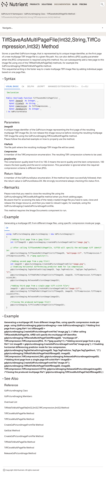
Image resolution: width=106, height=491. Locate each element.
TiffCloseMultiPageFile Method (19, 413)
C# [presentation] (23, 86)
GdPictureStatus (19, 112)
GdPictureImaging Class (34, 14)
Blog (74, 4)
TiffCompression (40, 106)
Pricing (83, 4)
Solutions (47, 4)
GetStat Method (12, 430)
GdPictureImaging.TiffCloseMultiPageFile (48, 136)
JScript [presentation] (41, 86)
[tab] (12, 86)
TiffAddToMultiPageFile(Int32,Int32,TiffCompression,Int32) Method (36, 407)
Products (35, 4)
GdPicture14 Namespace (12, 14)
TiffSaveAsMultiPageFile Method (61, 14)
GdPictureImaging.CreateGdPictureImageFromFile (29, 206)
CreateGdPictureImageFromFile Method (23, 424)
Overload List (10, 402)
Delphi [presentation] (30, 86)
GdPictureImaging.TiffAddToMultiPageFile (22, 66)
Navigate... (7, 27)
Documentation (62, 4)
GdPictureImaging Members (18, 396)
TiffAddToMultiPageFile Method (19, 441)
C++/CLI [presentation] (84, 86)
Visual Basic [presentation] (12, 86)
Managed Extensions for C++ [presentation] (63, 86)
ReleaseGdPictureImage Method (20, 453)
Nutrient (21, 470)
